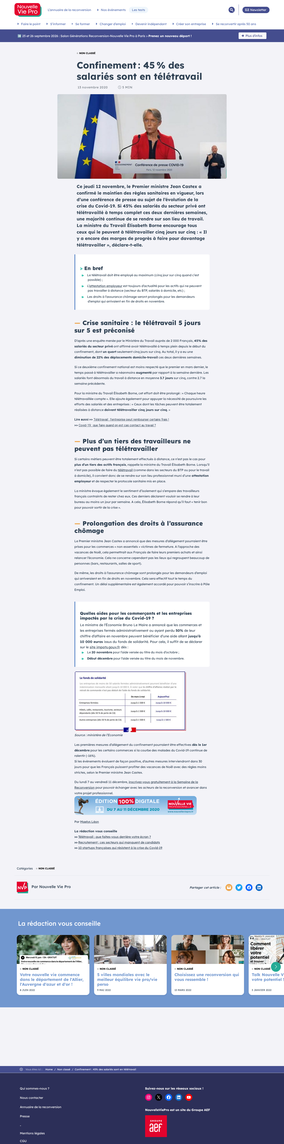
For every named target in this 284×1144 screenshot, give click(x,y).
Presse (25, 1116)
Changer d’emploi (113, 24)
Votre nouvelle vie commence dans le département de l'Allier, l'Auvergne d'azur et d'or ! (51, 979)
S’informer (58, 24)
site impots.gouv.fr (105, 647)
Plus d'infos (254, 36)
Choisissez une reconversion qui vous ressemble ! (206, 977)
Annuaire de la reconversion (40, 1107)
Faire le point (30, 24)
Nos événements (113, 10)
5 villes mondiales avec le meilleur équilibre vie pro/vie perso (127, 979)
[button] (276, 967)
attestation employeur (105, 286)
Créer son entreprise (191, 24)
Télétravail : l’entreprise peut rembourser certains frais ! (131, 419)
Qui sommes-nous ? (34, 1088)
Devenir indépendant (151, 24)
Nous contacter (31, 1098)
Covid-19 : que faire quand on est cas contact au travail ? (117, 425)
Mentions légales (32, 1133)
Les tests (138, 10)
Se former (82, 24)
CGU (23, 1141)
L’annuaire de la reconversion (69, 10)
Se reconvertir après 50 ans (236, 24)
